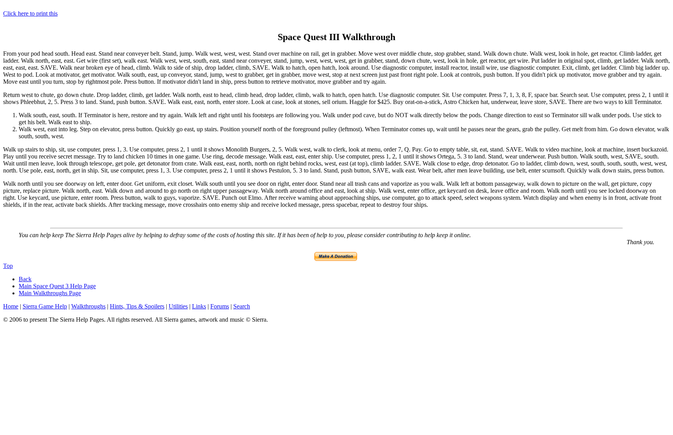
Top (8, 265)
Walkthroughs (88, 306)
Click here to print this (30, 13)
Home (10, 306)
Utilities (178, 306)
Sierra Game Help (45, 306)
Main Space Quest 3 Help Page (57, 286)
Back (25, 279)
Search (241, 306)
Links (199, 306)
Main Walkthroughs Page (50, 293)
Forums (219, 306)
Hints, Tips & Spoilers (137, 306)
